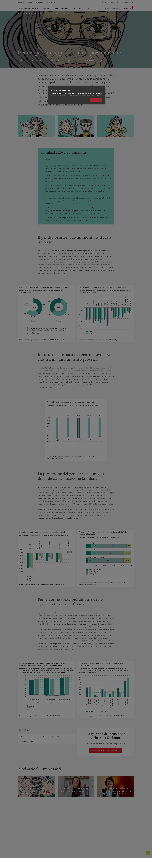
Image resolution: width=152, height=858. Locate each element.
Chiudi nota (95, 100)
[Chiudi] (103, 88)
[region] (76, 95)
